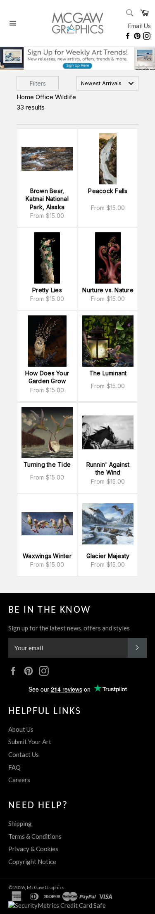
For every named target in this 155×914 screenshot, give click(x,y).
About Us (20, 729)
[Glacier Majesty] (108, 523)
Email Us (139, 25)
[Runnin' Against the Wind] (108, 432)
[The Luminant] (108, 341)
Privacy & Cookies (33, 848)
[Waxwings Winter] (47, 523)
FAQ (14, 767)
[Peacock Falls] (108, 158)
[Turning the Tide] (47, 432)
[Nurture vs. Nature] (108, 258)
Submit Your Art (29, 741)
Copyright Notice (32, 861)
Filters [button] (38, 83)
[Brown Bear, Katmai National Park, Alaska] (47, 158)
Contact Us (23, 754)
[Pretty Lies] (47, 258)
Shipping (20, 823)
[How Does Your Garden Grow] (47, 341)
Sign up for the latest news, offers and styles (69, 628)
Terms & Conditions (35, 836)
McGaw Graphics (45, 887)
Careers (19, 779)
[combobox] (107, 83)
